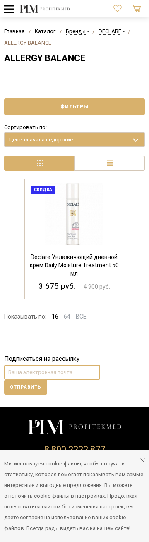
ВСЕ (81, 316)
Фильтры (74, 107)
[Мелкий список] (109, 163)
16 (55, 316)
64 (67, 316)
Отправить (25, 387)
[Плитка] (39, 163)
